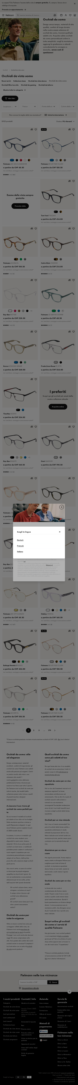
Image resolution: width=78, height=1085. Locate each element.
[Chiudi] (59, 532)
